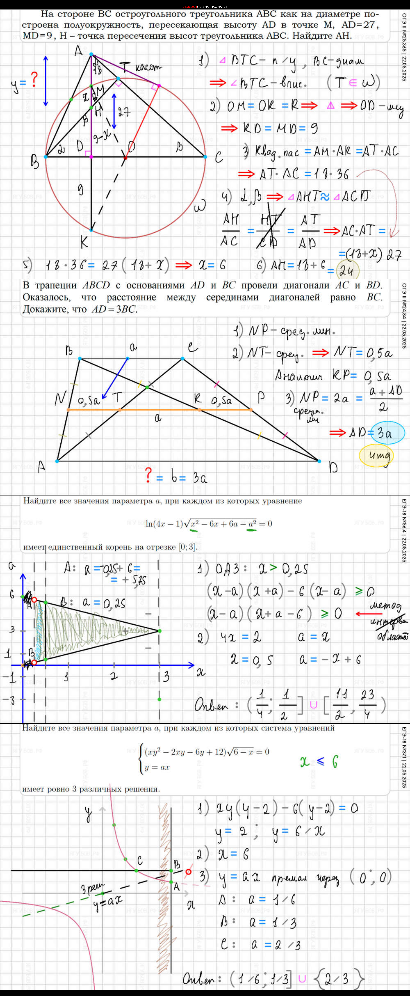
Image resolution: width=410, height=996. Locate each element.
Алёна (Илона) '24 (213, 6)
